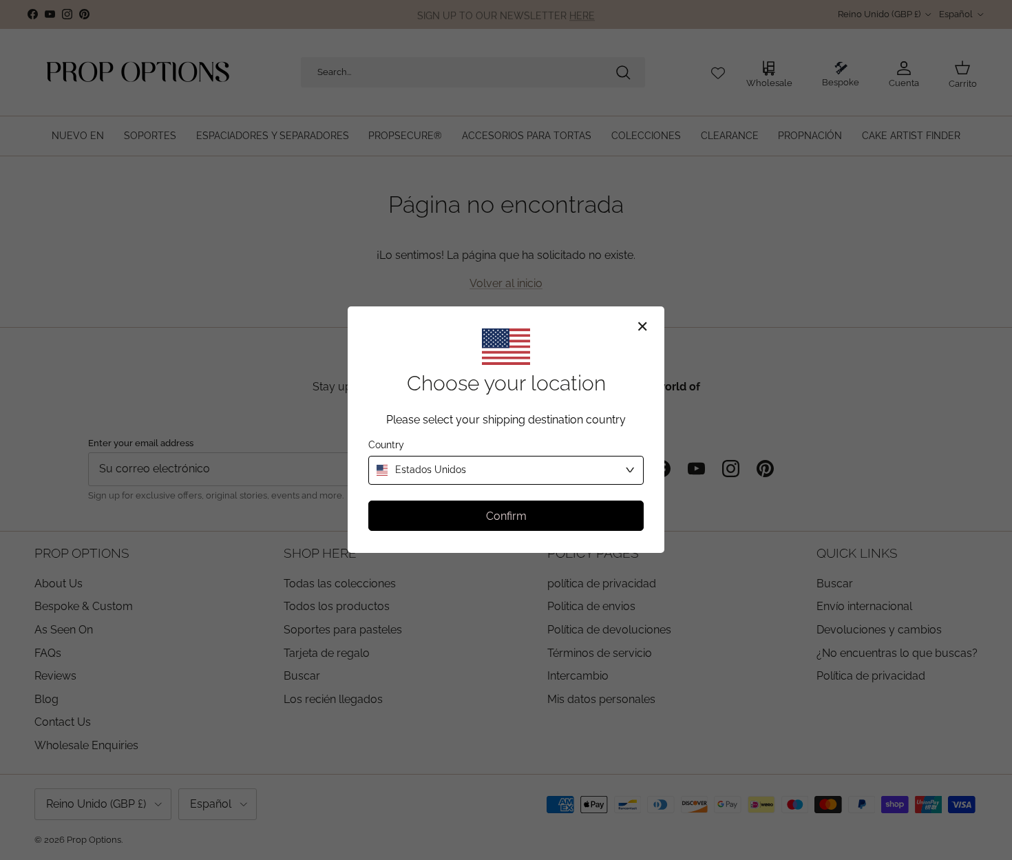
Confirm (506, 516)
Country (386, 445)
